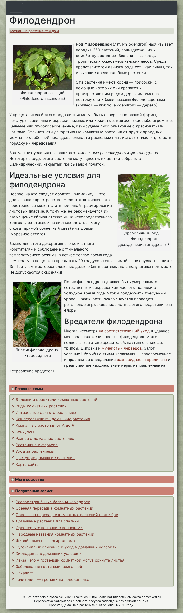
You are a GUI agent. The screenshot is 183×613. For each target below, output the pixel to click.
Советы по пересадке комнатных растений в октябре (67, 514)
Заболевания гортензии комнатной (49, 566)
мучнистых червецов (122, 348)
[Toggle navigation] (16, 8)
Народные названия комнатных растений (55, 534)
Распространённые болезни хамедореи (53, 501)
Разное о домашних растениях (45, 438)
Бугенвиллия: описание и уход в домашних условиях (66, 547)
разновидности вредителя (142, 359)
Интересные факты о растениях (46, 412)
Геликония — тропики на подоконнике (52, 579)
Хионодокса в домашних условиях (48, 553)
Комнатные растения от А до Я (34, 31)
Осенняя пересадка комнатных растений (54, 508)
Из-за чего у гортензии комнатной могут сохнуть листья (70, 560)
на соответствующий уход (124, 331)
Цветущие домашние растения (45, 457)
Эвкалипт (24, 573)
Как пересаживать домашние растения (53, 418)
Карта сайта (27, 464)
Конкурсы (25, 432)
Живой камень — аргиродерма (45, 540)
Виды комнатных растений (41, 406)
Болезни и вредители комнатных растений (56, 399)
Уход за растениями (35, 451)
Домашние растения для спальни (47, 521)
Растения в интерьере (37, 444)
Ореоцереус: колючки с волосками (49, 527)
